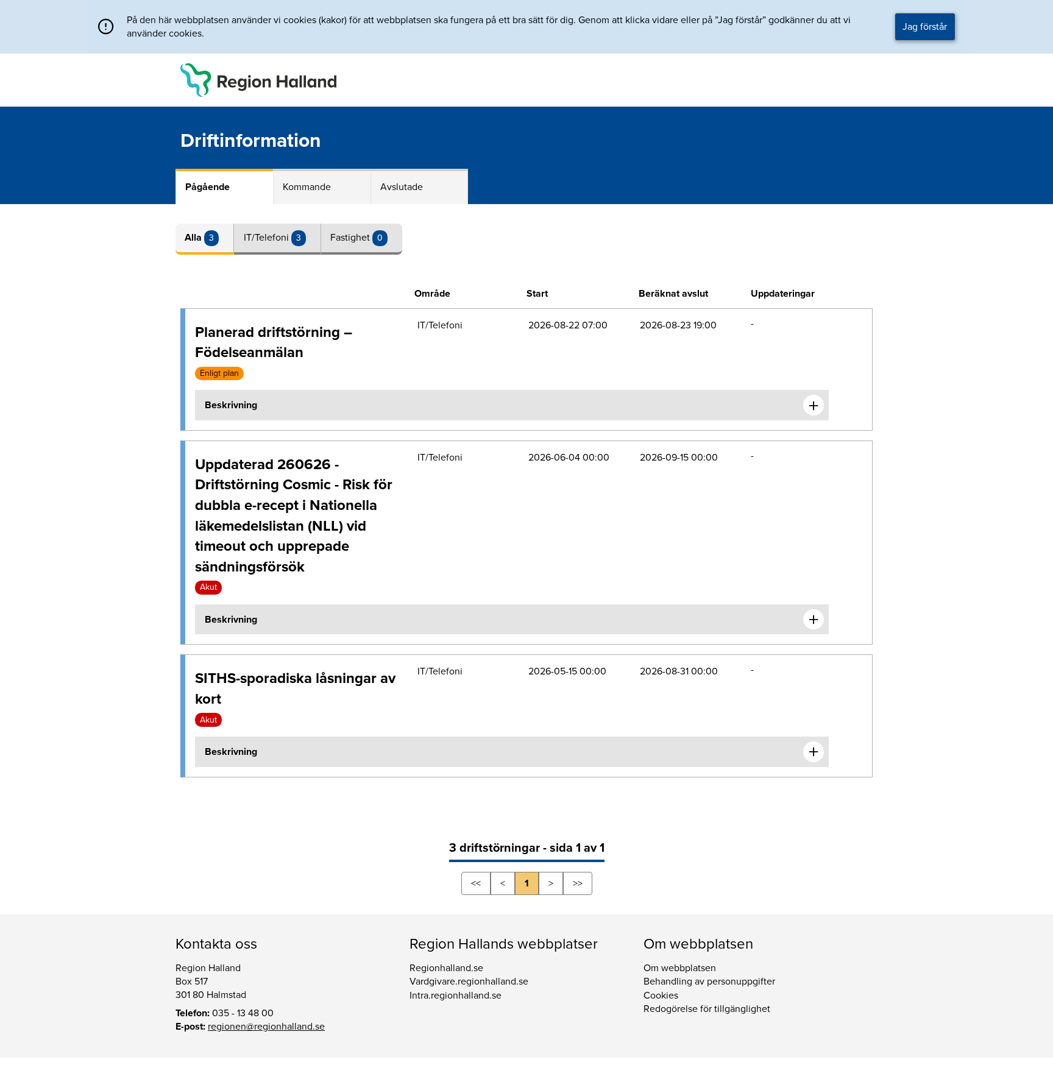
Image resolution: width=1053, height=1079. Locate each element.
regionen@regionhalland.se (266, 1027)
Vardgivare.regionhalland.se (469, 981)
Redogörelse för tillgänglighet (707, 1009)
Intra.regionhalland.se (456, 995)
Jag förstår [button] (924, 27)
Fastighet (351, 238)
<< (476, 883)
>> (578, 883)
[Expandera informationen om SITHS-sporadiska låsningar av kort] (813, 751)
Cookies (661, 995)
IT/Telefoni (267, 238)
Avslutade (401, 187)
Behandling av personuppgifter (709, 981)
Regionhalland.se (446, 968)
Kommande (307, 187)
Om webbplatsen (680, 968)
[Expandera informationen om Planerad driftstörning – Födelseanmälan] (813, 405)
